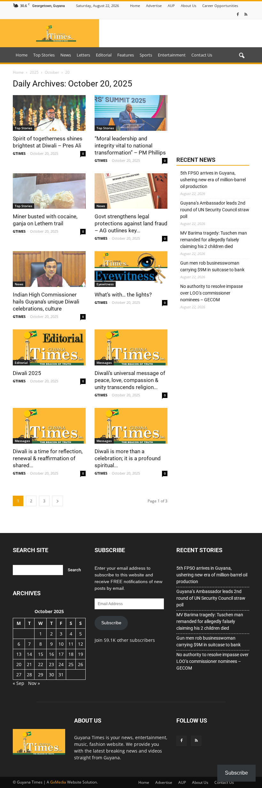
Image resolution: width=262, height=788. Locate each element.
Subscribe (111, 622)
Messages (104, 362)
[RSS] (245, 14)
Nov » (34, 683)
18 (70, 654)
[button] (241, 56)
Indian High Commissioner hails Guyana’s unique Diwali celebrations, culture (46, 301)
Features (125, 55)
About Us (188, 5)
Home (135, 5)
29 (40, 675)
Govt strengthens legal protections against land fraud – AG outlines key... (131, 223)
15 (40, 654)
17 (61, 654)
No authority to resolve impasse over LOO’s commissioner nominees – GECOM (211, 293)
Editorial (104, 55)
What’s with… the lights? (123, 294)
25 (70, 664)
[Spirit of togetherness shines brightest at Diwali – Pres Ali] (49, 113)
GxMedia (58, 782)
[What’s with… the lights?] (131, 269)
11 (70, 644)
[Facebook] (237, 14)
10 (61, 644)
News (65, 55)
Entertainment (172, 55)
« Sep (18, 683)
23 (51, 664)
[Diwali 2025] (49, 347)
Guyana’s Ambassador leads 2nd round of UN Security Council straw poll (214, 209)
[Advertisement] (212, 111)
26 (80, 664)
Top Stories (44, 55)
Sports (146, 55)
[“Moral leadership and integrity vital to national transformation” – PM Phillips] (131, 113)
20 (18, 664)
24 (61, 664)
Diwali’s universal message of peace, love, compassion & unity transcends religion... (130, 380)
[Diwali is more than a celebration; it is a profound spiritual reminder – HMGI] (131, 426)
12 (80, 644)
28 (29, 675)
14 (29, 654)
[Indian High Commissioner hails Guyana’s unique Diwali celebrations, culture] (49, 269)
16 (51, 654)
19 (80, 654)
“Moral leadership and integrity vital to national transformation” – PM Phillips (130, 145)
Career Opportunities (220, 5)
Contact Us (201, 55)
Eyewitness (105, 284)
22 (40, 664)
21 (29, 664)
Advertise (154, 5)
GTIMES (19, 153)
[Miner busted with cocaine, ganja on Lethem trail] (49, 191)
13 (18, 654)
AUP (171, 5)
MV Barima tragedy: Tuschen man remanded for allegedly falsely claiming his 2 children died (213, 239)
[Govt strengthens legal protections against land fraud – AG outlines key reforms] (131, 191)
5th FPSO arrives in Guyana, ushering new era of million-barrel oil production (213, 179)
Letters (83, 55)
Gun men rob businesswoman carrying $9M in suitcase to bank (212, 266)
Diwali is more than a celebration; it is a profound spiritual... (128, 458)
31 (61, 675)
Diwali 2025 (27, 373)
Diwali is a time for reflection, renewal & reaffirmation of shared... (47, 458)
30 (51, 675)
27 (18, 675)
